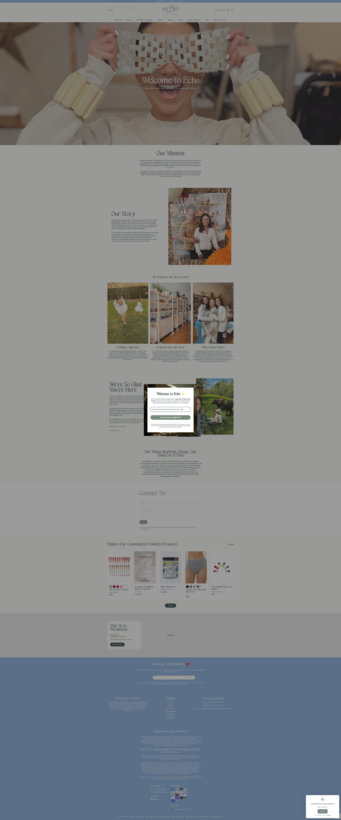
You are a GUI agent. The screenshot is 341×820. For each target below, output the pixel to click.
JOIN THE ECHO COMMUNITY (170, 417)
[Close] (195, 386)
